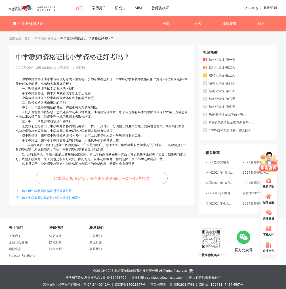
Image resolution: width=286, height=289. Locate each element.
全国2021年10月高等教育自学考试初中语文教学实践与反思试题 (219, 183)
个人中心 (251, 8)
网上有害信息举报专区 (205, 277)
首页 (22, 38)
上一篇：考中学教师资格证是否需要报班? (45, 191)
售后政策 (55, 236)
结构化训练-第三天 (220, 75)
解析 (261, 23)
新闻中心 (15, 249)
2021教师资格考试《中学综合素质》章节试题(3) (256, 162)
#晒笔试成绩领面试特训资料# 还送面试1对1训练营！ (230, 122)
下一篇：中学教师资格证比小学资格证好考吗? (48, 198)
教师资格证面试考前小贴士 (225, 114)
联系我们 (95, 249)
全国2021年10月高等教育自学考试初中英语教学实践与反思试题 (219, 172)
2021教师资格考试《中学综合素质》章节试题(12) (219, 162)
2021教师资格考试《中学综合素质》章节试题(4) (256, 183)
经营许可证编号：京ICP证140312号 (84, 284)
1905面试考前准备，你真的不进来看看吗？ (230, 130)
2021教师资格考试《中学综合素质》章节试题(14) (256, 203)
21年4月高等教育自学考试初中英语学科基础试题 (219, 193)
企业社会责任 (18, 242)
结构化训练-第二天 (220, 67)
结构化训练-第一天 (220, 59)
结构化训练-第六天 (220, 99)
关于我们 (15, 236)
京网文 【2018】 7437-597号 (221, 284)
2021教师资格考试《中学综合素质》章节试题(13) (256, 172)
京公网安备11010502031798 (172, 284)
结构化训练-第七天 (220, 106)
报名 (197, 23)
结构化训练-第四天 (220, 83)
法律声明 (55, 249)
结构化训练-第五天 (220, 91)
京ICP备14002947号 (130, 284)
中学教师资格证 (46, 38)
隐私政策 (55, 242)
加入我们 (95, 236)
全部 (166, 23)
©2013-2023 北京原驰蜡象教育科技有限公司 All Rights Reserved (140, 270)
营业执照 (49, 284)
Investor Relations (22, 255)
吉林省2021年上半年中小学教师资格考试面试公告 (256, 193)
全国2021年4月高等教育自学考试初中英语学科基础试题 (219, 203)
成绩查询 (229, 23)
